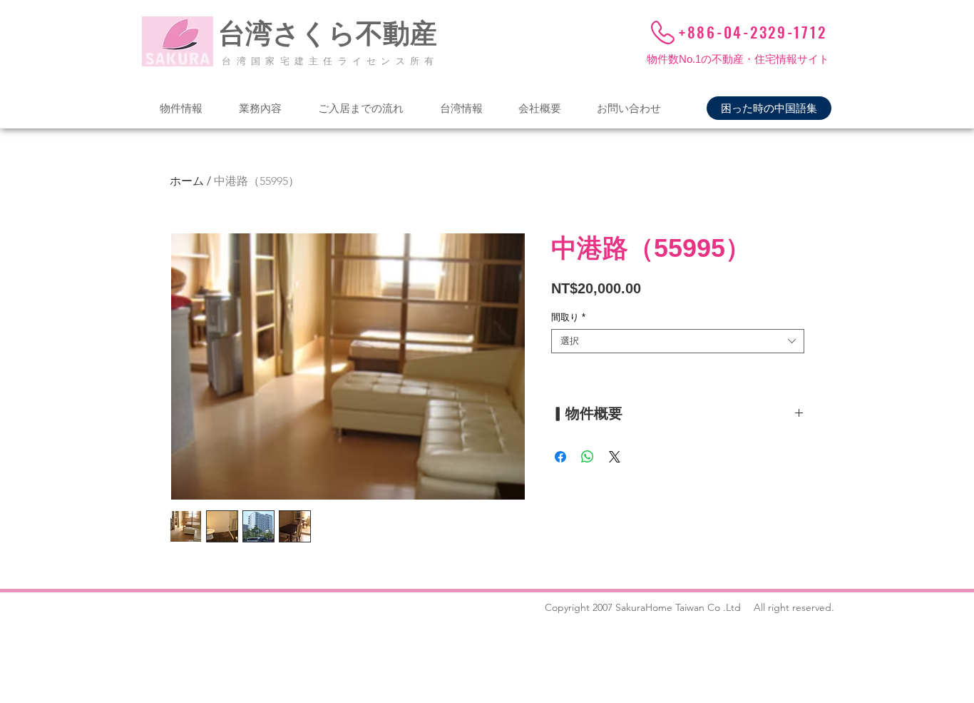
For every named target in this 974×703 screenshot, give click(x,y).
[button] (180, 108)
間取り (568, 317)
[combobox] (677, 341)
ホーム (187, 181)
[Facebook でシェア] (560, 456)
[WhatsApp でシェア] (587, 456)
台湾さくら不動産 (327, 34)
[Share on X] (614, 456)
